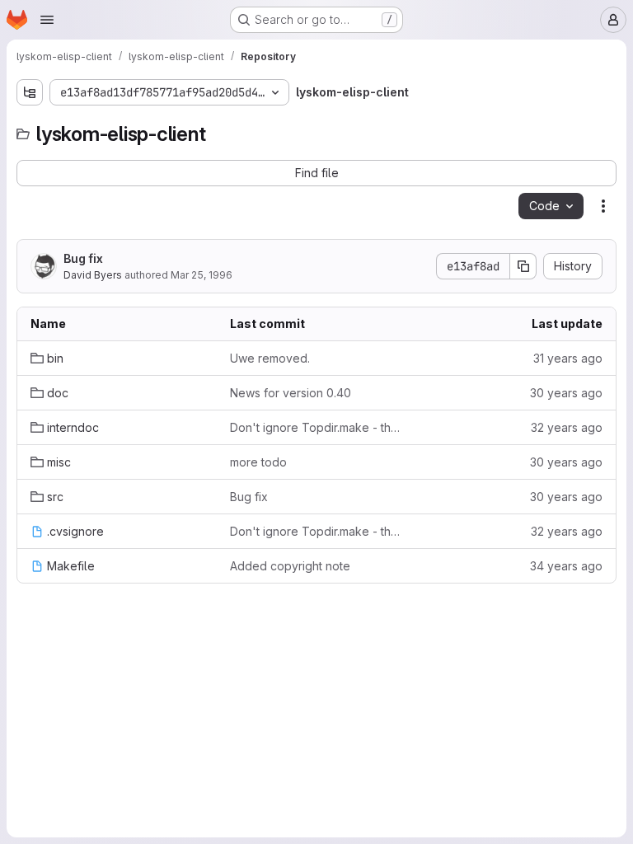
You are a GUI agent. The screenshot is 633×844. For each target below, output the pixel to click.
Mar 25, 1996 (201, 275)
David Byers (92, 275)
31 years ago (568, 358)
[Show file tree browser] (29, 92)
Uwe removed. (270, 358)
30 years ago (566, 393)
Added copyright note (290, 566)
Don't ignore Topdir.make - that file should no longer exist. (316, 427)
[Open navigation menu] (47, 20)
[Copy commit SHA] (523, 266)
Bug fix (83, 258)
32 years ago (567, 427)
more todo (258, 462)
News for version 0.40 (290, 393)
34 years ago (566, 566)
